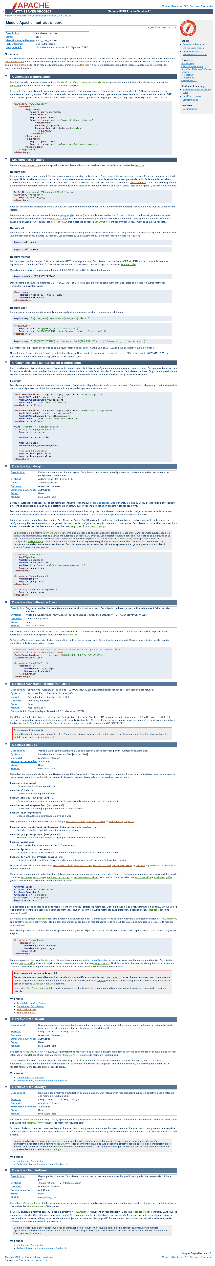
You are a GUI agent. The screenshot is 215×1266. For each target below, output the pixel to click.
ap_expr (83, 347)
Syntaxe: (16, 479)
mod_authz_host (96, 821)
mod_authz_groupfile (121, 821)
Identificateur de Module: (20, 40)
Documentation (39, 15)
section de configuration (103, 502)
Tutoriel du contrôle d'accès (31, 1003)
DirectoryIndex (126, 215)
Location (116, 977)
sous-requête (67, 215)
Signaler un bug (190, 100)
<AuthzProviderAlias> (192, 66)
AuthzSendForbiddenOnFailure (196, 69)
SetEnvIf (100, 222)
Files (51, 983)
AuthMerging (187, 63)
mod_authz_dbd (102, 865)
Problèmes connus (192, 96)
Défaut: (15, 482)
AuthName (26, 877)
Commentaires (190, 109)
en (170, 27)
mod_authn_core (26, 1009)
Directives (177, 6)
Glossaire (194, 6)
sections (101, 980)
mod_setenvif (138, 182)
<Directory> (35, 541)
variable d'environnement (119, 176)
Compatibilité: (14, 47)
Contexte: (16, 486)
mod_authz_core (14, 61)
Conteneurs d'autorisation (195, 44)
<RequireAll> (187, 75)
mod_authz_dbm (83, 865)
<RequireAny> (188, 77)
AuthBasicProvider (58, 877)
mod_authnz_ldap (63, 865)
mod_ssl (140, 865)
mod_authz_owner (122, 865)
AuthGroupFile (163, 877)
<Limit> (23, 913)
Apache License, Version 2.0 (33, 1260)
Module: (15, 497)
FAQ (186, 6)
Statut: (9, 36)
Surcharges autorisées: (24, 489)
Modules (166, 6)
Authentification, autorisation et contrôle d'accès (42, 1080)
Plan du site (207, 6)
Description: (13, 33)
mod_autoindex (59, 218)
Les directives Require (193, 48)
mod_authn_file (23, 65)
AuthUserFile (143, 877)
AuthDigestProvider (86, 877)
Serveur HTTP (22, 15)
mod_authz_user (81, 65)
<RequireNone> (189, 80)
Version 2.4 (54, 15)
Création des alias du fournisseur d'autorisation (195, 53)
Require (185, 72)
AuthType (38, 877)
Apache (8, 15)
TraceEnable (128, 264)
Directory (39, 983)
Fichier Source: (14, 43)
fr (175, 27)
